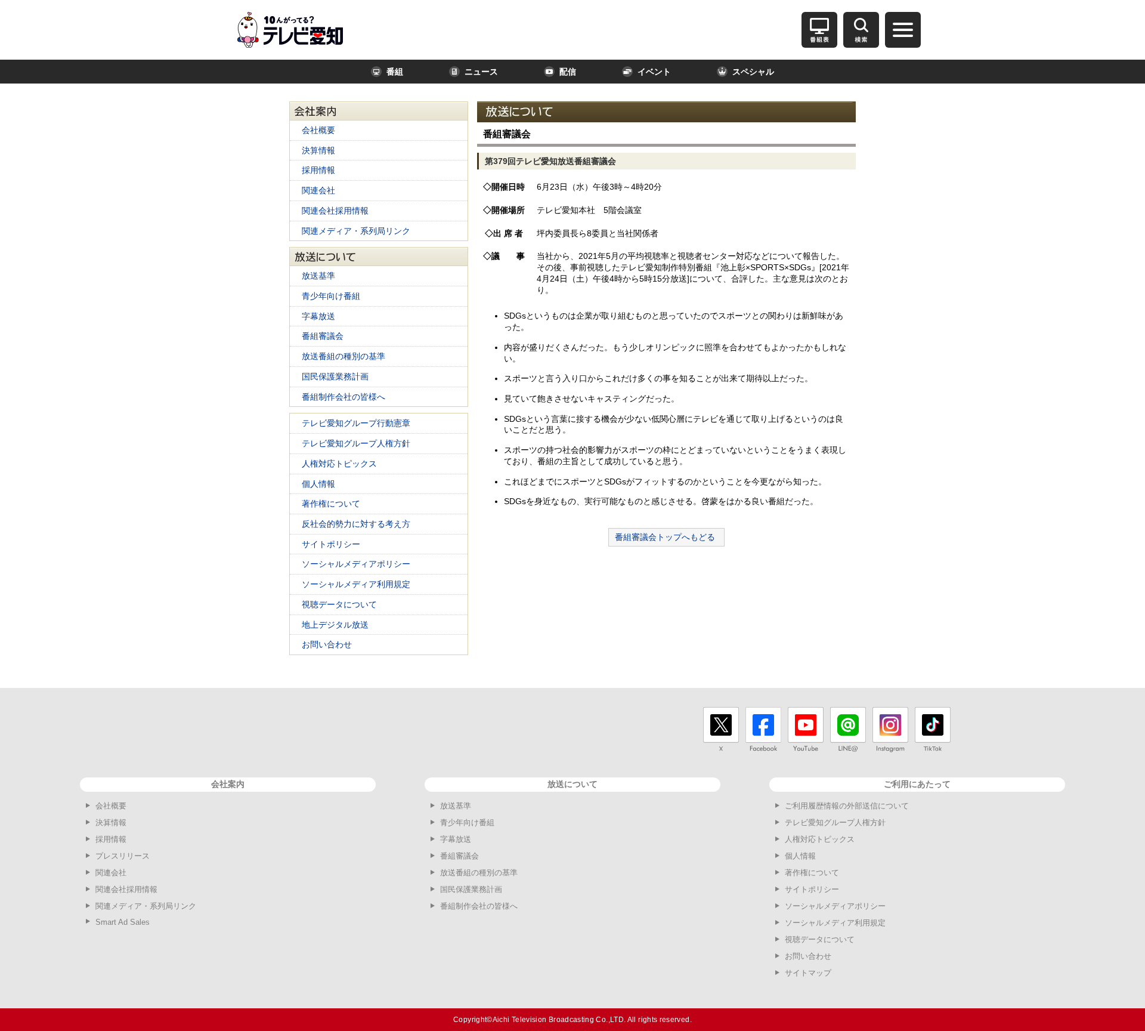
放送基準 (318, 275)
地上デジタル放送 (335, 624)
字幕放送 (318, 316)
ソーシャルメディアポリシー (356, 564)
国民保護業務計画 (335, 376)
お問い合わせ (327, 644)
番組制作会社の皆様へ (343, 397)
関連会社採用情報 (335, 210)
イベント (654, 71)
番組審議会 (323, 336)
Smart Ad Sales (122, 922)
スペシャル (753, 71)
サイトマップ (808, 972)
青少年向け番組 (331, 296)
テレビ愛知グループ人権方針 (356, 443)
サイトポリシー (331, 544)
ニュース (481, 71)
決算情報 (318, 150)
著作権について (331, 503)
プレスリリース (122, 855)
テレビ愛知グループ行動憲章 (356, 423)
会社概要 (318, 130)
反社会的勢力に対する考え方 (356, 524)
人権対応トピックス (339, 463)
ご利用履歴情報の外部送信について (847, 805)
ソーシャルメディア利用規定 (356, 584)
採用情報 (318, 170)
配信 (567, 71)
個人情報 (318, 484)
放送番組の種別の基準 (343, 356)
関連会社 (318, 190)
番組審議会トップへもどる (665, 537)
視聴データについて (339, 604)
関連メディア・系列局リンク (356, 231)
